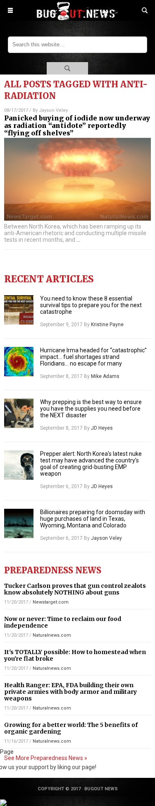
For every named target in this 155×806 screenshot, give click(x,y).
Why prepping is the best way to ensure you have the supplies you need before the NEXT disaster (91, 409)
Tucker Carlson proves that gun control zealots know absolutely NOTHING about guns (75, 589)
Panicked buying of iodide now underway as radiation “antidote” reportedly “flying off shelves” (77, 125)
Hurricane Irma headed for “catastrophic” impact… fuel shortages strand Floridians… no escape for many (93, 357)
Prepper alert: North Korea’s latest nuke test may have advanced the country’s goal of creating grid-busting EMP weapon (91, 463)
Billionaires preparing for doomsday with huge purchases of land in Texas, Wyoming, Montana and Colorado (92, 519)
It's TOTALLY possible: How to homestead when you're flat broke (75, 655)
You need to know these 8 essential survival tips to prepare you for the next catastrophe (91, 305)
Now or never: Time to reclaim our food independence (62, 622)
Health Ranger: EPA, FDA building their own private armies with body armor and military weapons (70, 691)
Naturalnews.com (52, 635)
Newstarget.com (51, 602)
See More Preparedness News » (45, 758)
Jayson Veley (53, 110)
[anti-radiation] (77, 18)
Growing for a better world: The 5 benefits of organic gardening (71, 728)
